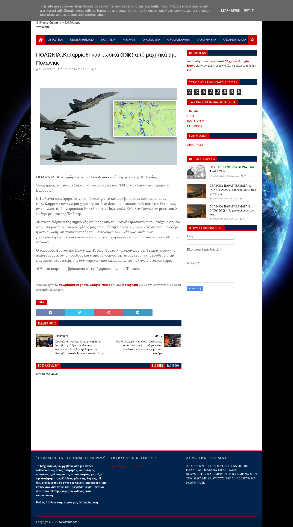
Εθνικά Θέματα (82, 39)
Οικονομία (151, 39)
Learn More (230, 10)
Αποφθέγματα (234, 39)
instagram (130, 285)
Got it (249, 10)
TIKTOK (192, 111)
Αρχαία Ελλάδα (178, 39)
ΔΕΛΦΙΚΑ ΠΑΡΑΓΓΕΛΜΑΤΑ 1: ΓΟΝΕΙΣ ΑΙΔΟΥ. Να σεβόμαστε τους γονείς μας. (233, 190)
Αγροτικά (55, 39)
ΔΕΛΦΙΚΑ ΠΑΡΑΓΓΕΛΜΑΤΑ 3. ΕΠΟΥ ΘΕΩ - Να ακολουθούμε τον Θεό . (232, 210)
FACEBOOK (194, 126)
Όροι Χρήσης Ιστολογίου (126, 466)
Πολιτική (108, 39)
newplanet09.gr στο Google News (84, 285)
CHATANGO (195, 144)
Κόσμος (129, 39)
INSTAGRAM (195, 121)
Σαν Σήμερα (206, 39)
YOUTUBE (193, 116)
